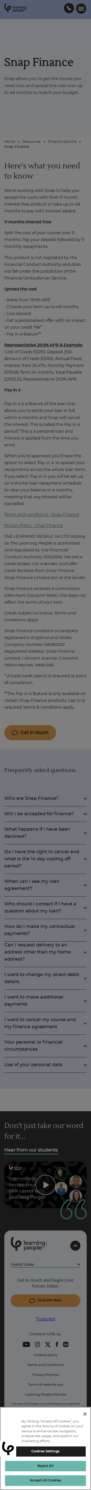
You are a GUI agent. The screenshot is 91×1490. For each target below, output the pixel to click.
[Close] (84, 1414)
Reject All (45, 1466)
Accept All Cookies (45, 1480)
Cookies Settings (45, 1451)
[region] (45, 1448)
